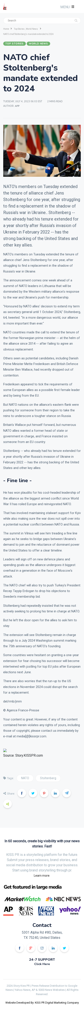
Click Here (42, 964)
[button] (66, 7)
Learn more (42, 875)
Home (6, 29)
